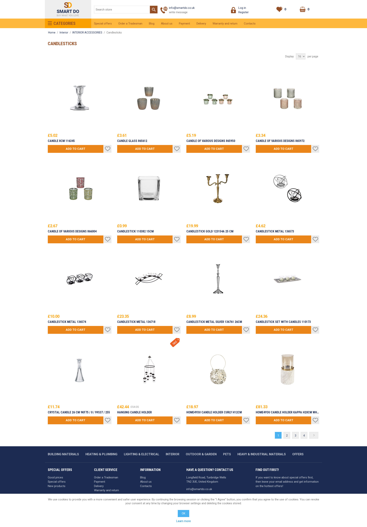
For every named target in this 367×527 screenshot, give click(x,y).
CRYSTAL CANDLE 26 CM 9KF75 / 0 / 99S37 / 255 (79, 412)
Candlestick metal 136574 (67, 322)
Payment (184, 23)
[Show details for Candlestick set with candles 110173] (287, 279)
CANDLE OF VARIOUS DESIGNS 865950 (210, 141)
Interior (64, 32)
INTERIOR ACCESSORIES (87, 32)
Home (51, 32)
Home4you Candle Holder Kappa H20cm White (287, 412)
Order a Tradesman (130, 23)
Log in (242, 8)
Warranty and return (225, 23)
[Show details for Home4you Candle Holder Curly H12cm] (218, 369)
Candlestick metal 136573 (275, 231)
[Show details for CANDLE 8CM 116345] (79, 98)
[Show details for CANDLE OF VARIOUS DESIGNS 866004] (79, 188)
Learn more (183, 521)
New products (56, 486)
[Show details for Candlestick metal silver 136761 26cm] (218, 279)
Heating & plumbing (101, 454)
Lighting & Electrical (141, 454)
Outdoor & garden (201, 454)
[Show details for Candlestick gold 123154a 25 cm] (218, 188)
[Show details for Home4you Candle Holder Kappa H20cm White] (287, 369)
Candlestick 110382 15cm (135, 231)
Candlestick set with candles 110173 (283, 322)
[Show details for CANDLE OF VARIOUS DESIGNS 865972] (287, 98)
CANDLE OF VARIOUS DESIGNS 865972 (280, 141)
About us (166, 23)
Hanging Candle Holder (134, 412)
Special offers (103, 23)
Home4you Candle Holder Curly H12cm (214, 412)
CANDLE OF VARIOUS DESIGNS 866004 (72, 231)
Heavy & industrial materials (261, 454)
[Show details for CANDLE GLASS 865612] (149, 98)
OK (183, 513)
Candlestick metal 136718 (136, 322)
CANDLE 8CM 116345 (61, 141)
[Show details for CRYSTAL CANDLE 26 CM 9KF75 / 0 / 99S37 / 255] (79, 369)
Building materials (63, 454)
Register (243, 12)
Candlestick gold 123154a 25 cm (209, 231)
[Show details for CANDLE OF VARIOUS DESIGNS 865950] (218, 98)
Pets (227, 454)
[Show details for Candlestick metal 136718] (149, 279)
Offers (298, 454)
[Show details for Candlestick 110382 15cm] (149, 188)
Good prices (55, 477)
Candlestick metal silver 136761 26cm (214, 322)
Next (314, 435)
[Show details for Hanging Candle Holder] (149, 369)
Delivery (201, 23)
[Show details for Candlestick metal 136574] (79, 279)
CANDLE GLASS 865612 (132, 141)
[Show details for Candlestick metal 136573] (287, 188)
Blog (151, 23)
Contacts (250, 23)
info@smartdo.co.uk (182, 8)
